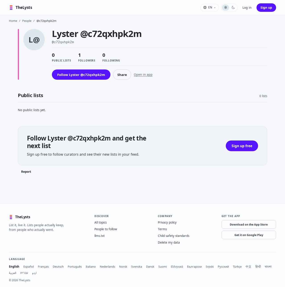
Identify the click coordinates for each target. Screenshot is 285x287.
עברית (24, 273)
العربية (12, 273)
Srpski (210, 267)
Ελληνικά (177, 267)
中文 (248, 267)
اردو (34, 273)
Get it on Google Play (248, 235)
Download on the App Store (249, 224)
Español (28, 267)
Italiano (91, 267)
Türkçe (237, 267)
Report (26, 172)
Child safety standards (173, 236)
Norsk (123, 267)
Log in (247, 7)
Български (194, 267)
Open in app (143, 74)
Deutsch (58, 267)
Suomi (162, 267)
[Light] (225, 7)
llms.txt (99, 236)
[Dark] (233, 7)
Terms (162, 229)
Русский (223, 267)
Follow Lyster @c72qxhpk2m (81, 74)
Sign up (266, 7)
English (14, 267)
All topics (100, 222)
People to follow (105, 229)
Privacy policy (167, 222)
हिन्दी (258, 267)
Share (122, 74)
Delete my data (169, 242)
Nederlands (107, 267)
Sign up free (242, 145)
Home (13, 21)
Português (75, 267)
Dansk (150, 267)
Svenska (136, 267)
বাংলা (268, 267)
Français (43, 267)
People (26, 21)
